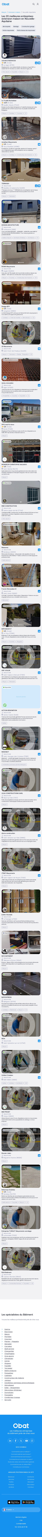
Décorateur (30, 1484)
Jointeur (7, 1380)
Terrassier (8, 1368)
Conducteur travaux (12, 1397)
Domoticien (8, 1392)
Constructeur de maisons (14, 1378)
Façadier (7, 1366)
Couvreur (8, 1339)
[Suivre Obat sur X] (21, 1440)
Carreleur (8, 1346)
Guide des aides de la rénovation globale (21, 1462)
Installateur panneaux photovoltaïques (19, 1383)
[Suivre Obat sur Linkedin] (10, 1440)
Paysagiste (8, 1395)
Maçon (7, 1334)
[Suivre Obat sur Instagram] (32, 1440)
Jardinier (11, 1487)
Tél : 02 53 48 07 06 (21, 1527)
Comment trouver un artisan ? (21, 1452)
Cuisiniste (8, 1375)
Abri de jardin (6, 26)
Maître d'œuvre (10, 1371)
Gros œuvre (9, 1356)
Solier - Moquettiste (12, 1388)
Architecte (30, 1477)
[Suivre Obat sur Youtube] (26, 1440)
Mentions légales (21, 1517)
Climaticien (8, 1358)
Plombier (7, 1337)
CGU (21, 1520)
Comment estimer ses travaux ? (21, 1454)
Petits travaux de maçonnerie (26, 30)
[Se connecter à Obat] (37, 4)
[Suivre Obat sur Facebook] (15, 1440)
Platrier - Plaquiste (11, 1341)
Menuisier (8, 1344)
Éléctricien (11, 1477)
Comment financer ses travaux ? (21, 1457)
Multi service (9, 1349)
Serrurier (7, 1400)
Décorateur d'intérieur (13, 1390)
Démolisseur (9, 1385)
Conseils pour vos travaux (21, 1467)
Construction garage (28, 26)
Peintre (7, 1329)
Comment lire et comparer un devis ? (21, 1459)
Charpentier (9, 1351)
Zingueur (7, 1363)
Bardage (16, 26)
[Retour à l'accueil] (5, 4)
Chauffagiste (9, 1354)
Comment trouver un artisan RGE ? (21, 1464)
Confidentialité (21, 1524)
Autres (7, 1361)
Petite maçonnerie (8, 30)
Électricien (8, 1332)
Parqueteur (8, 1373)
